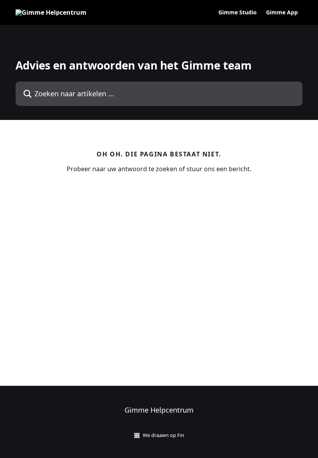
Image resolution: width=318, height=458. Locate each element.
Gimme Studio (237, 12)
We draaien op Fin (163, 435)
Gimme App (282, 12)
